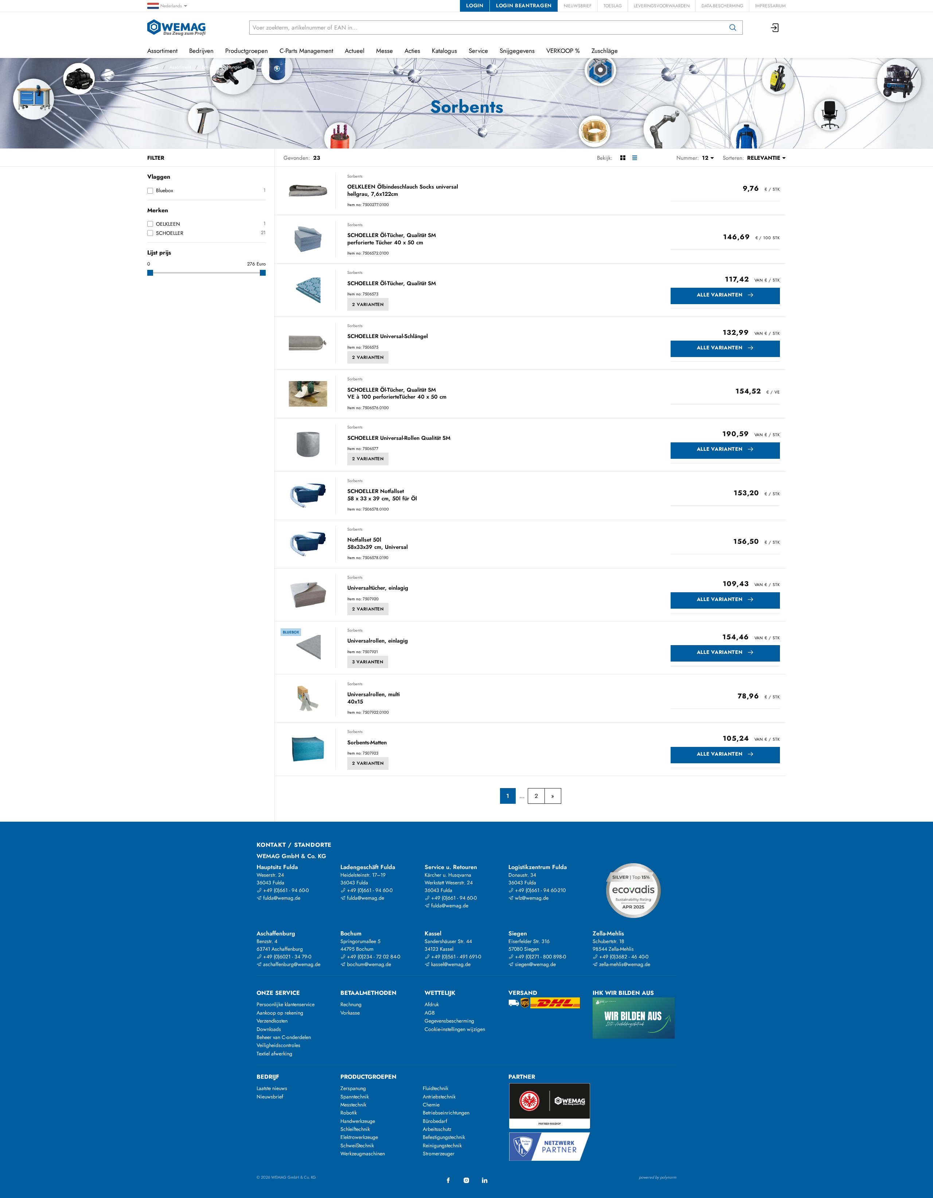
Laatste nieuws (272, 1088)
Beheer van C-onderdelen (284, 1037)
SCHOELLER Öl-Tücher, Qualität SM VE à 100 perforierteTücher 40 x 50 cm (396, 394)
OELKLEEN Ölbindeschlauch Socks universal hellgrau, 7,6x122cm (402, 190)
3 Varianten (367, 662)
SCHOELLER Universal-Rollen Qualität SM (398, 438)
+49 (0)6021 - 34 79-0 (286, 956)
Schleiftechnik (355, 1129)
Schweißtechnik (357, 1145)
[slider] (150, 273)
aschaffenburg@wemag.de (291, 964)
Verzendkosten (272, 1020)
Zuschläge (605, 50)
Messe (384, 50)
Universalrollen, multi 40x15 (373, 698)
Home (153, 67)
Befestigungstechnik (444, 1137)
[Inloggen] (775, 28)
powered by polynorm (657, 1177)
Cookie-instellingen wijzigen (455, 1029)
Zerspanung (353, 1088)
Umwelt (259, 67)
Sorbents (354, 176)
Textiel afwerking (274, 1053)
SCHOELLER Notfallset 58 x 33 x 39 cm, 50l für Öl (382, 495)
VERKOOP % (563, 50)
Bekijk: (605, 158)
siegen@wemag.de (535, 964)
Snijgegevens (517, 50)
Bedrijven (201, 50)
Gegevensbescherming (449, 1020)
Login (474, 5)
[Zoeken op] (733, 27)
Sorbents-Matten (367, 743)
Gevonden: (297, 158)
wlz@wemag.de (531, 898)
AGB (430, 1012)
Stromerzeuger (438, 1153)
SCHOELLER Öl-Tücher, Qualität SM (391, 283)
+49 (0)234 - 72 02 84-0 (373, 956)
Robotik (348, 1112)
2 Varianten (368, 304)
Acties (412, 50)
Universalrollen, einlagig (377, 641)
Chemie (431, 1104)
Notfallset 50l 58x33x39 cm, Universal (377, 543)
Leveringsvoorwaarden (662, 6)
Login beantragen (524, 5)
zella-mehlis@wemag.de (624, 964)
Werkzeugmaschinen (362, 1153)
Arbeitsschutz (437, 1129)
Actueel (354, 50)
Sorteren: (733, 158)
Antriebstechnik (439, 1096)
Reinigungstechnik (442, 1145)
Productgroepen (246, 50)
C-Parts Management (306, 50)
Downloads (269, 1029)
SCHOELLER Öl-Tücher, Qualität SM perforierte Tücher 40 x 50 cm (391, 239)
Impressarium (770, 6)
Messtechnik (353, 1104)
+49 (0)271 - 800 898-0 (540, 956)
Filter (155, 158)
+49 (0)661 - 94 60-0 (285, 890)
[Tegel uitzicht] (622, 158)
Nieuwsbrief (578, 6)
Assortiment (180, 67)
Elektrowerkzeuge (359, 1137)
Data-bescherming (722, 6)
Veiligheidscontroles (278, 1045)
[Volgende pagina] (552, 796)
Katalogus (444, 50)
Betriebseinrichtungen (222, 67)
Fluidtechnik (435, 1088)
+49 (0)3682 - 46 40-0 (623, 956)
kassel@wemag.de (450, 964)
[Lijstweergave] (634, 158)
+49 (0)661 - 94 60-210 (540, 890)
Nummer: (687, 158)
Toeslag (613, 6)
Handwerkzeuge (357, 1121)
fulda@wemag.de (281, 898)
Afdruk (432, 1004)
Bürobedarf (435, 1121)
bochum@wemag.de (368, 964)
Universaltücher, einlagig (377, 588)
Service (478, 50)
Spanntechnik (354, 1096)
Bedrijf (268, 1077)
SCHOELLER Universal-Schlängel (387, 336)
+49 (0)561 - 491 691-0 (455, 956)
